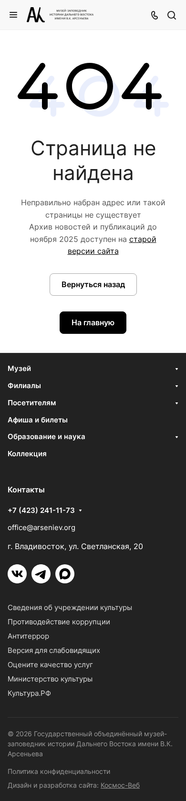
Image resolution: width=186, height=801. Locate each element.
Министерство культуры (50, 678)
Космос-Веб (120, 785)
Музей (19, 368)
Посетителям (32, 402)
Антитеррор (28, 636)
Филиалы (24, 385)
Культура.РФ (29, 693)
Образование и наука (46, 436)
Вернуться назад (93, 284)
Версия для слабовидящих (54, 650)
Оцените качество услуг (50, 664)
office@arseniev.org (41, 527)
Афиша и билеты (38, 419)
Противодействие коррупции (59, 621)
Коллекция (27, 453)
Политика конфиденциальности (59, 771)
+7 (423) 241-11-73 (41, 510)
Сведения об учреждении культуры (70, 607)
